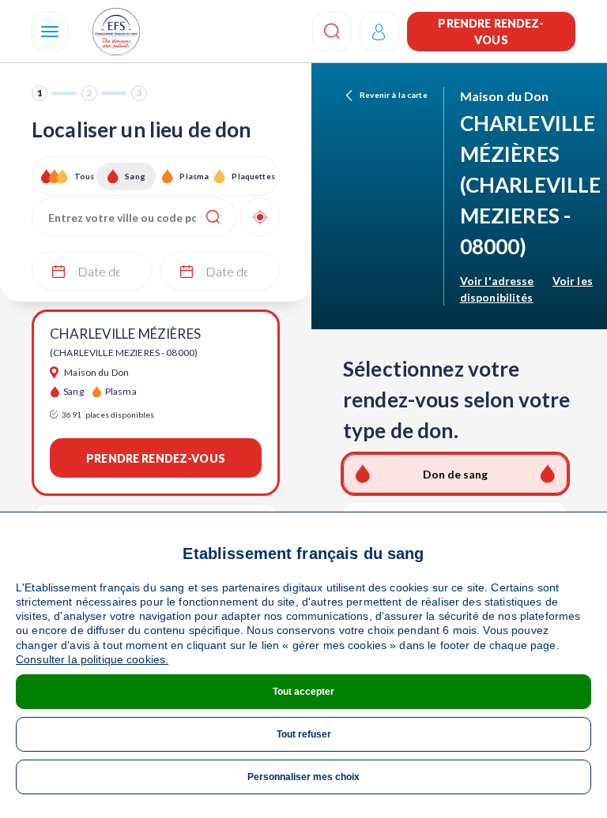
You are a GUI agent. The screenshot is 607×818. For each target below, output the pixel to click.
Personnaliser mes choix (303, 776)
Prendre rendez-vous (491, 32)
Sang (135, 176)
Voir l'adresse (497, 280)
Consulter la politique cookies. (92, 659)
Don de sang (455, 474)
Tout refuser (304, 734)
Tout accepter (303, 691)
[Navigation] (50, 31)
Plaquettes (252, 176)
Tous (84, 176)
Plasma (194, 176)
